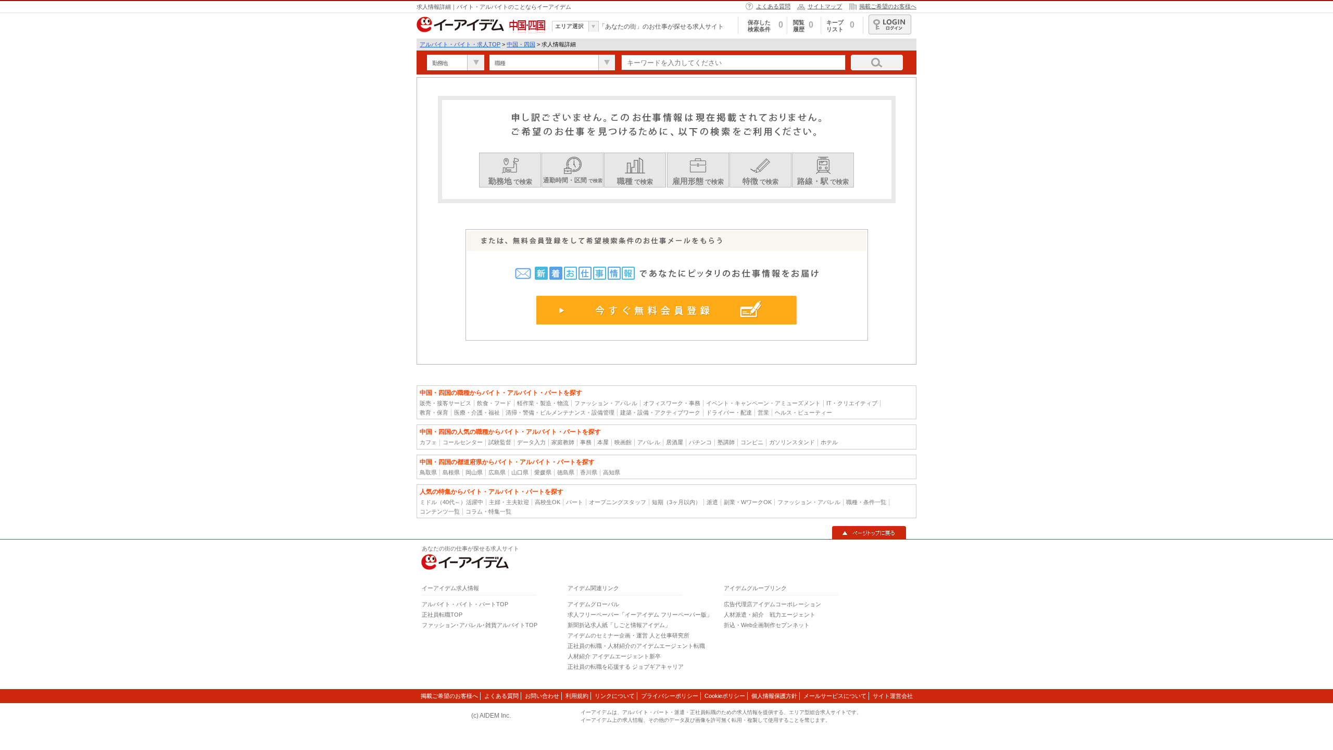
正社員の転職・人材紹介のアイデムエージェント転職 (636, 646)
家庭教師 (562, 442)
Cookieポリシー (725, 696)
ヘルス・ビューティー (803, 412)
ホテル (829, 442)
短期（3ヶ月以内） (676, 502)
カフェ (428, 442)
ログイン (890, 24)
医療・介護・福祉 (477, 412)
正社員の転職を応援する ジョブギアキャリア (626, 667)
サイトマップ (825, 6)
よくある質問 (773, 6)
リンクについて (615, 696)
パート (574, 502)
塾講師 (726, 442)
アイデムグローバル (593, 604)
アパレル (648, 442)
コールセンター (463, 442)
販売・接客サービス (445, 403)
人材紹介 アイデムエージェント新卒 (614, 656)
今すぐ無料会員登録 (667, 309)
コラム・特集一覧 (488, 511)
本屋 (603, 442)
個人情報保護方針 (774, 696)
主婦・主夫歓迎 (509, 502)
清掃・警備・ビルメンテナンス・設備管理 (560, 412)
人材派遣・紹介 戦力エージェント (769, 614)
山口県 (520, 472)
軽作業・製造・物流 (543, 403)
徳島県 (565, 472)
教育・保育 (434, 412)
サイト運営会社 (893, 696)
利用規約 (576, 696)
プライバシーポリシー (669, 696)
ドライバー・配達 (729, 412)
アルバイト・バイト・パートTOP (465, 604)
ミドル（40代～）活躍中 (451, 502)
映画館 (623, 442)
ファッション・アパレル (605, 403)
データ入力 (531, 442)
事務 (586, 442)
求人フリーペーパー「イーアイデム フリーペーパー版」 (640, 614)
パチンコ (700, 442)
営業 (763, 412)
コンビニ (751, 442)
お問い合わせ (542, 696)
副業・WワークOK (748, 502)
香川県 (588, 472)
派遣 (712, 502)
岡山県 (474, 472)
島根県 (451, 472)
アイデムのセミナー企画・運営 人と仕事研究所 (628, 635)
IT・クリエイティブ (851, 403)
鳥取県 (428, 472)
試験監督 (499, 442)
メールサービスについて (834, 696)
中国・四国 (521, 44)
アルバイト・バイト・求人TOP (460, 44)
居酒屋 (674, 442)
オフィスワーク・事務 (671, 403)
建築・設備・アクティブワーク (660, 412)
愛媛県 (542, 472)
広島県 (497, 472)
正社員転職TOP (442, 614)
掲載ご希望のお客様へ (887, 6)
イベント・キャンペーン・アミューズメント (763, 403)
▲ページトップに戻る (869, 533)
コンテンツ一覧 (440, 511)
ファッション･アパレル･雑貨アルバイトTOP (479, 625)
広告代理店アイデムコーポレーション (772, 604)
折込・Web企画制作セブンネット (767, 625)
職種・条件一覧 (866, 502)
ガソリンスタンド (792, 442)
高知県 (611, 472)
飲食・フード (494, 403)
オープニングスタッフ (617, 502)
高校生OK (547, 502)
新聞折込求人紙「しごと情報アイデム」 (619, 625)
